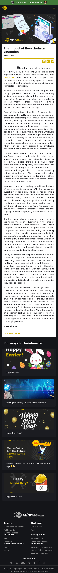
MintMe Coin (37, 538)
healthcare (9, 77)
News (17, 333)
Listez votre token (39, 541)
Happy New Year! (14, 433)
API (5, 538)
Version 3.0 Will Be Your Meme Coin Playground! (42, 549)
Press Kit (8, 541)
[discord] (23, 563)
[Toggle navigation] (54, 8)
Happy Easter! (12, 372)
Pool (33, 530)
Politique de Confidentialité (11, 531)
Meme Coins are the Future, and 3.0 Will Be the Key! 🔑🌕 (28, 465)
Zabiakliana (20, 2)
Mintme (9, 333)
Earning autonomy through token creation (26, 402)
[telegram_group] (29, 563)
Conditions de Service (14, 526)
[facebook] (39, 563)
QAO (6, 547)
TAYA (6, 550)
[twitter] (11, 563)
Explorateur (36, 526)
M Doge (40, 2)
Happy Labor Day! (14, 496)
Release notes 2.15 (39, 553)
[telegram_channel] (34, 563)
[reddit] (17, 563)
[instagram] (44, 563)
